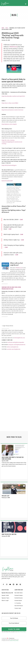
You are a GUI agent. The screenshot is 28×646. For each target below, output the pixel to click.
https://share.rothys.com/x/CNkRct (10, 103)
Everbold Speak (18, 600)
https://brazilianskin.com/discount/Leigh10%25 (13, 96)
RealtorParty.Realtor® (7, 180)
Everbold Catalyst (19, 595)
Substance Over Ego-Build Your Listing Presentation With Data (11, 288)
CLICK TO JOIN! (14, 629)
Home (3, 28)
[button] (25, 3)
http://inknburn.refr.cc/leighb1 (9, 124)
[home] (5, 3)
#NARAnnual (13, 47)
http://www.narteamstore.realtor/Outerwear (12, 110)
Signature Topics (5, 597)
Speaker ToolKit (5, 595)
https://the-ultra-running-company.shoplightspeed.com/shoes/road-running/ (12, 141)
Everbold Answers (19, 597)
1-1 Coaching (18, 603)
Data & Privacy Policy (21, 631)
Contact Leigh (18, 608)
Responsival (11, 638)
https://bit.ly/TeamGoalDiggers (9, 165)
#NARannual (19, 267)
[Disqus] (14, 373)
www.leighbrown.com (19, 337)
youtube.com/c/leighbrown (13, 349)
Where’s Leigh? (5, 600)
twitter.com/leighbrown (12, 347)
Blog (7, 28)
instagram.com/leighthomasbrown (16, 344)
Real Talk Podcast (19, 605)
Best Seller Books (19, 592)
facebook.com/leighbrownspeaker (15, 342)
